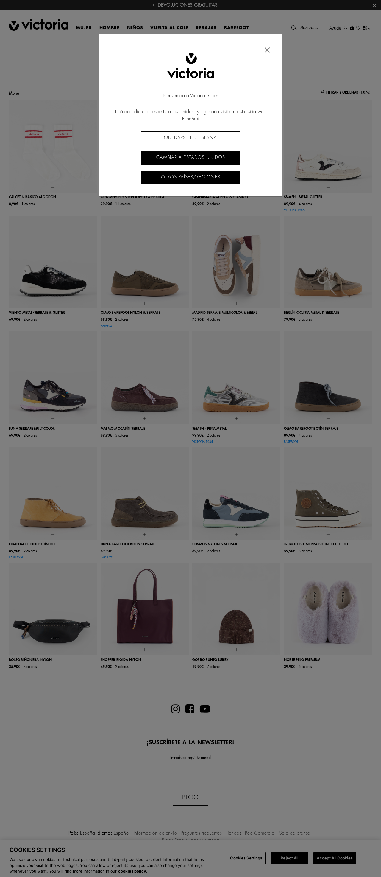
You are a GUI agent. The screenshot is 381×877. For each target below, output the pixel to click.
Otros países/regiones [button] (190, 177)
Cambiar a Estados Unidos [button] (190, 157)
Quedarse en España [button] (190, 138)
